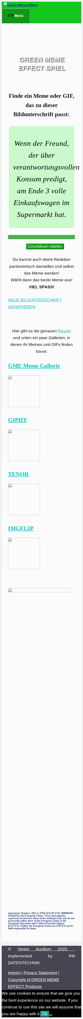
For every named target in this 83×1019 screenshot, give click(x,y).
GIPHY (17, 420)
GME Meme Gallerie (34, 366)
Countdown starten (45, 246)
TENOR (18, 474)
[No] (51, 1015)
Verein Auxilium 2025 (46, 949)
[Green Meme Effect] (21, 5)
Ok (44, 1014)
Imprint (14, 973)
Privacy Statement (40, 973)
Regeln (64, 331)
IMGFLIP (21, 528)
